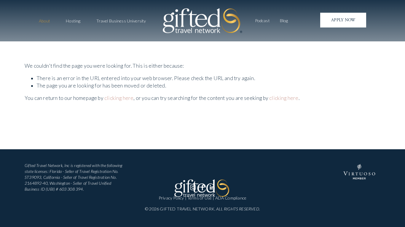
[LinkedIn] (212, 187)
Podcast (262, 21)
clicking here (118, 98)
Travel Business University (121, 21)
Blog (284, 21)
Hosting (73, 21)
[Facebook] (202, 187)
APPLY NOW (343, 20)
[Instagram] (193, 187)
